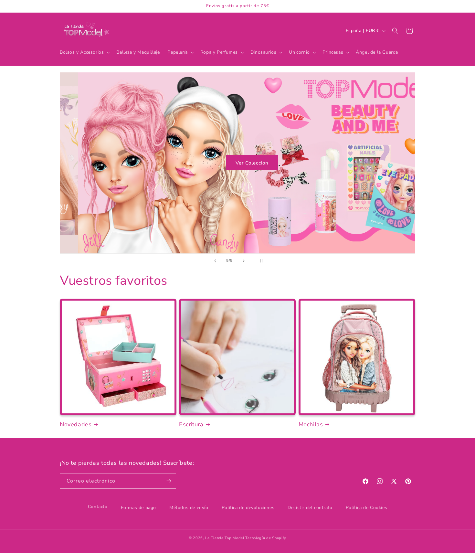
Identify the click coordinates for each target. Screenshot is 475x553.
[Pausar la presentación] (260, 261)
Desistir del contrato (310, 508)
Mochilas (311, 424)
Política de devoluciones (248, 508)
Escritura (191, 424)
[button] (84, 52)
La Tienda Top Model (224, 538)
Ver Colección (237, 163)
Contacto (98, 507)
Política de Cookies (366, 508)
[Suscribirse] (169, 480)
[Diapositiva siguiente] (244, 261)
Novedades (75, 424)
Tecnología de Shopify (265, 538)
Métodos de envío (188, 508)
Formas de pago (138, 508)
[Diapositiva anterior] (215, 261)
